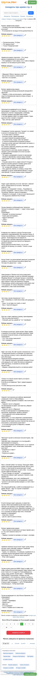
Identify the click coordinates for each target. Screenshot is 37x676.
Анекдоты (7, 16)
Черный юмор (6, 656)
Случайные (29, 16)
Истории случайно (21, 667)
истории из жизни (7, 659)
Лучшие (22, 16)
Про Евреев (30, 656)
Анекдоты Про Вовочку (19, 656)
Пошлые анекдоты (20, 653)
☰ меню (32, 2)
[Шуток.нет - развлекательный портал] (8, 4)
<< (3, 624)
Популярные (15, 16)
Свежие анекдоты (30, 674)
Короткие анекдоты (8, 653)
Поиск (30, 12)
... (2, 627)
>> (11, 627)
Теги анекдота (18, 35)
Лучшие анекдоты (12, 664)
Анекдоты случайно (8, 667)
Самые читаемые (24, 664)
